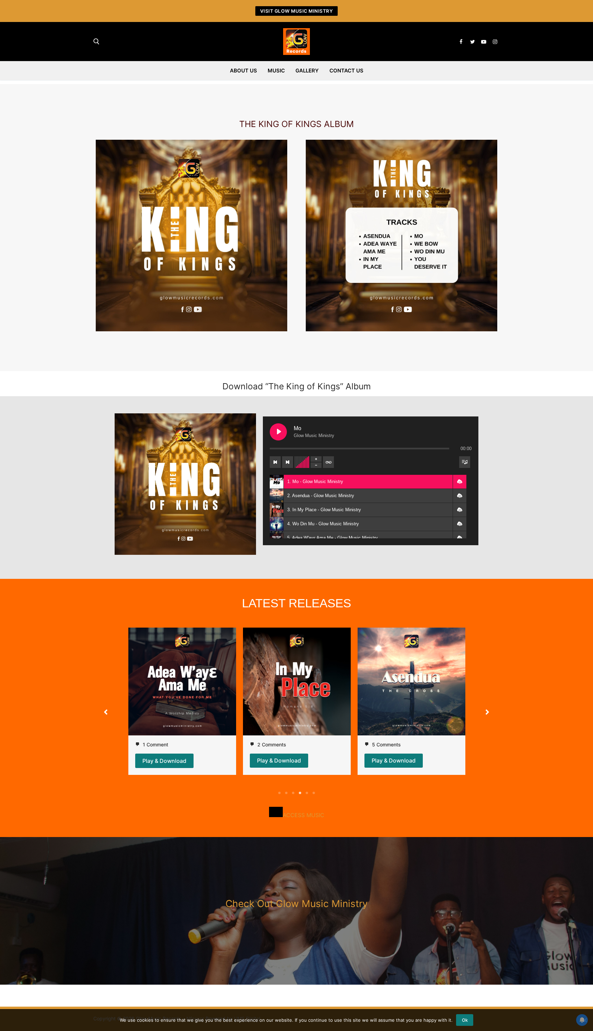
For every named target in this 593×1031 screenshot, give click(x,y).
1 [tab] (279, 793)
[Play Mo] (278, 431)
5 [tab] (306, 793)
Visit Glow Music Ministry (296, 11)
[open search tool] (96, 41)
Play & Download (164, 760)
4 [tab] (299, 793)
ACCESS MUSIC (303, 815)
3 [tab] (293, 793)
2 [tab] (286, 793)
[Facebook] (461, 41)
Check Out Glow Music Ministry (296, 903)
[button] (459, 482)
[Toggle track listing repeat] (328, 462)
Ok (465, 1020)
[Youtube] (483, 41)
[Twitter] (472, 41)
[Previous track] (275, 462)
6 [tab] (313, 793)
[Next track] (287, 462)
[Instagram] (495, 41)
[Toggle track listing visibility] (464, 462)
